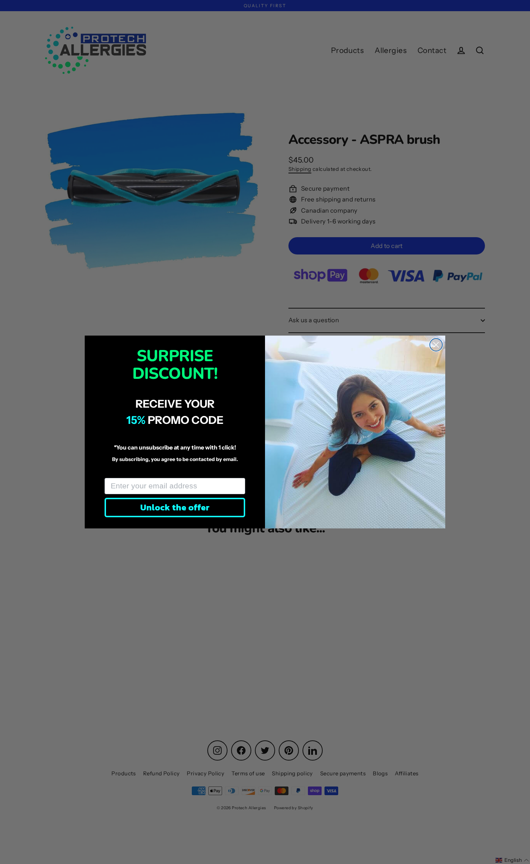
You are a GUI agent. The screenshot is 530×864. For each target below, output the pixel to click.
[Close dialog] (436, 344)
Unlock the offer (174, 507)
